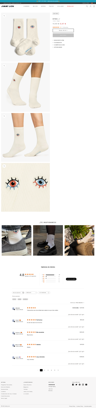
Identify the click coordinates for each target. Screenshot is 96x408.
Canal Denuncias (5, 396)
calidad (19, 299)
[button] (26, 6)
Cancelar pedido (88, 406)
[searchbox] (17, 293)
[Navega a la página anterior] (38, 370)
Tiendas (26, 389)
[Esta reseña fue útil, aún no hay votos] (79, 314)
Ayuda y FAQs (86, 3)
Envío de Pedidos (5, 387)
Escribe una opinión (71, 279)
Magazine (26, 387)
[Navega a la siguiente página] (58, 370)
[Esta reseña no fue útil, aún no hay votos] (82, 314)
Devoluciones (4, 389)
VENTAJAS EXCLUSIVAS (53, 1)
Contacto (3, 391)
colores (14, 299)
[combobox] (31, 292)
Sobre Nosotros (28, 384)
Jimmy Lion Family (28, 391)
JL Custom (26, 393)
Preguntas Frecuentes (6, 384)
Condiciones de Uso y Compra (9, 393)
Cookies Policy (79, 406)
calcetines (25, 299)
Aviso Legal (4, 398)
